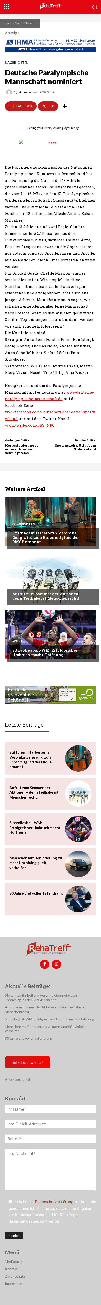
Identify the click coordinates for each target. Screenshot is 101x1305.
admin (25, 92)
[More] (65, 106)
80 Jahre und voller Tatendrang (36, 893)
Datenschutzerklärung (54, 1202)
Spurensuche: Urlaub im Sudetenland (75, 447)
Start (8, 23)
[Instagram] (56, 964)
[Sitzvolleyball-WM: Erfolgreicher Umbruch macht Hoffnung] (50, 634)
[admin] (9, 92)
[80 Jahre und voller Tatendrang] (78, 899)
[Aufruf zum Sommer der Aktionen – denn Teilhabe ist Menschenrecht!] (50, 578)
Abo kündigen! (17, 1079)
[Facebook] (44, 964)
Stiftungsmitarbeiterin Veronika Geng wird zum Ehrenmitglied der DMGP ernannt (45, 537)
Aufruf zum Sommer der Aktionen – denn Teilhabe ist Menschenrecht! (47, 596)
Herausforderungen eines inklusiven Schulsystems (22, 449)
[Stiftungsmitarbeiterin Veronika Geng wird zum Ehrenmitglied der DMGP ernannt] (50, 521)
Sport (17, 640)
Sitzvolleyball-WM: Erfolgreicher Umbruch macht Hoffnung (44, 652)
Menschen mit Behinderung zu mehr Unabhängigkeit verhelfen (35, 863)
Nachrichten (24, 23)
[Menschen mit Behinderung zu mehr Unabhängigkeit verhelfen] (78, 864)
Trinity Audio (52, 128)
